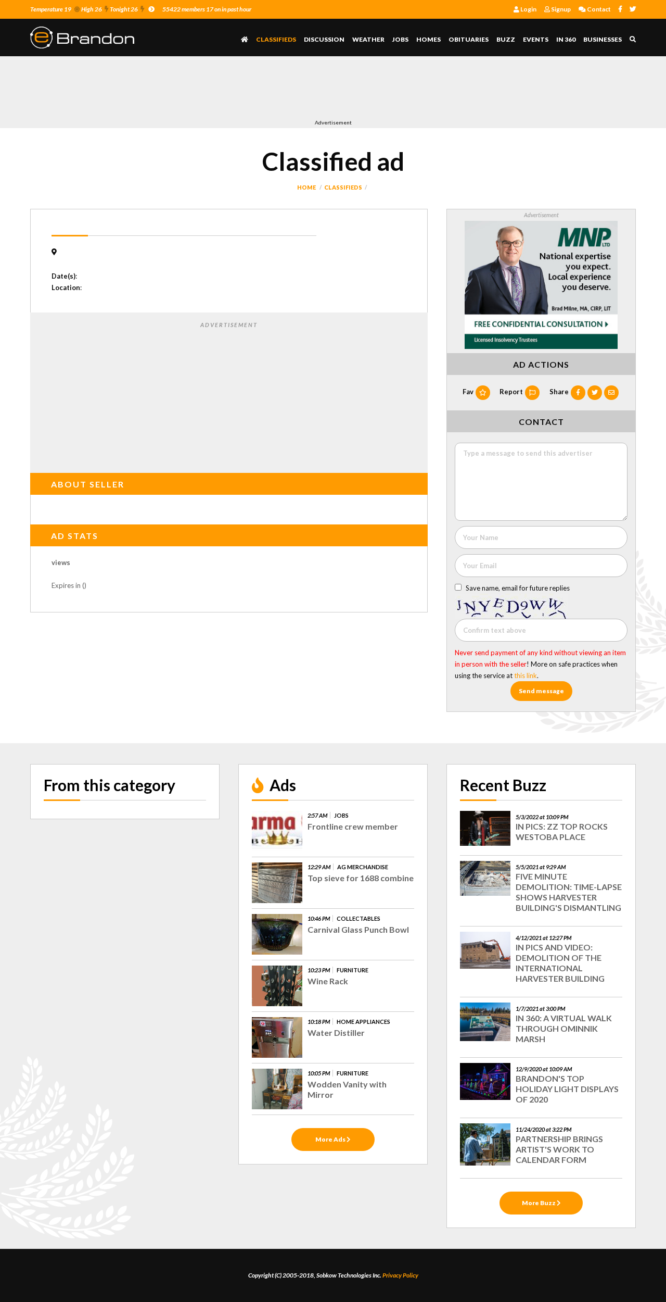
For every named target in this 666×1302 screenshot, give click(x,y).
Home (306, 187)
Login (527, 9)
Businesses (602, 39)
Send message (541, 691)
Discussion (324, 39)
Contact (598, 9)
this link (525, 675)
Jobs (400, 39)
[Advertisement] (219, 90)
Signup (560, 9)
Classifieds (276, 39)
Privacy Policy (400, 1275)
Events (535, 39)
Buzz (505, 39)
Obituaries (469, 39)
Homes (428, 39)
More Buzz (539, 1203)
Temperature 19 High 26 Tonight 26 (84, 9)
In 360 (565, 39)
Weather (368, 39)
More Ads (331, 1139)
